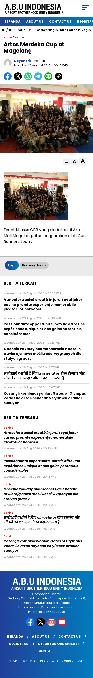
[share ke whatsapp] (29, 79)
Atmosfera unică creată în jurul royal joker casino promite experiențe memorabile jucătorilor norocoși (41, 437)
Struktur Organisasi (58, 643)
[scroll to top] (86, 649)
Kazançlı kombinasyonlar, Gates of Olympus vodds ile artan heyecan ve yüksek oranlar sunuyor (43, 546)
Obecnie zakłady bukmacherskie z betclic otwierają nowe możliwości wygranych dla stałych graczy (41, 494)
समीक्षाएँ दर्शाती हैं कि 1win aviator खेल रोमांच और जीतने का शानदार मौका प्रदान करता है (42, 520)
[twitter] (41, 625)
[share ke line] (49, 79)
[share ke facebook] (9, 79)
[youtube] (62, 625)
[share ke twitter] (19, 79)
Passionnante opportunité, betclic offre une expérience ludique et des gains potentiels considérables (42, 466)
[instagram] (52, 625)
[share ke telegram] (38, 79)
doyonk (20, 61)
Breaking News (34, 265)
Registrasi (19, 643)
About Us (35, 21)
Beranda (12, 21)
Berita (19, 37)
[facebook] (30, 625)
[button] (66, 162)
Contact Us (60, 21)
